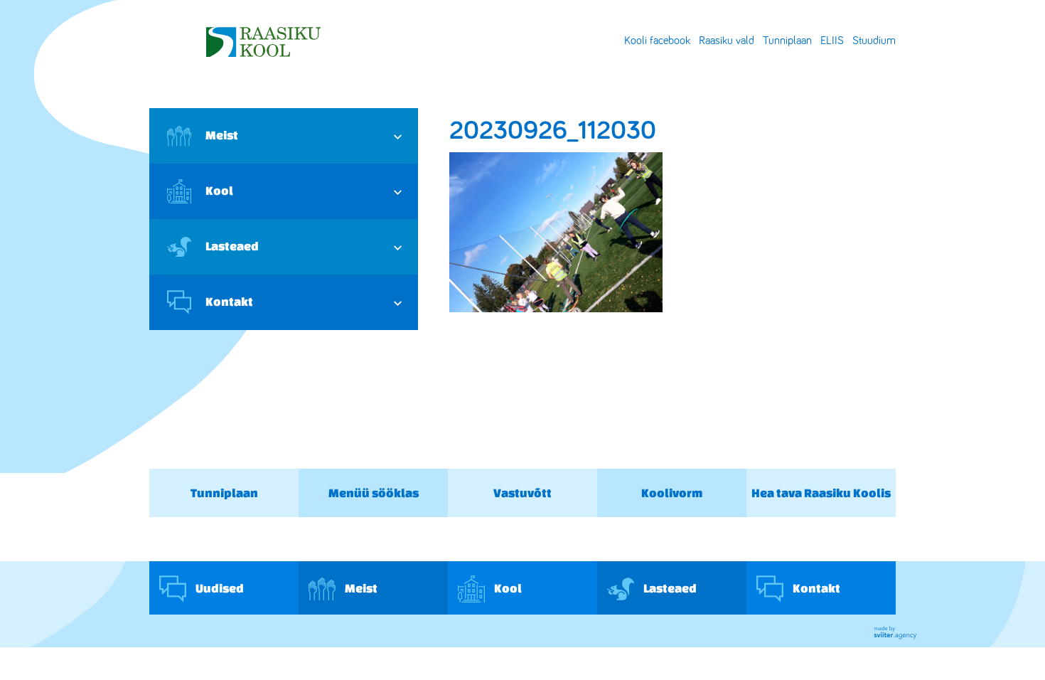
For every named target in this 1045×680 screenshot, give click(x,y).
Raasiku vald (726, 40)
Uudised (218, 587)
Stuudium (874, 40)
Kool (219, 190)
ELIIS (832, 40)
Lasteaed (232, 246)
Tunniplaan (787, 40)
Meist (221, 135)
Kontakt (229, 301)
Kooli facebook (657, 40)
